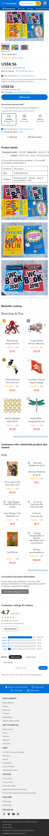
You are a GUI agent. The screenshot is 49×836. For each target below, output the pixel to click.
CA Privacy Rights (9, 785)
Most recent (15, 657)
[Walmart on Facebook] (4, 814)
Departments (10, 8)
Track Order (18, 690)
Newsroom (7, 710)
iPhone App (7, 801)
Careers (5, 706)
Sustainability (7, 717)
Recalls (5, 759)
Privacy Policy (8, 782)
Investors (6, 713)
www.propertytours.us (27, 75)
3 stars (4, 643)
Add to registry (36, 137)
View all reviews (10, 628)
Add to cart (24, 97)
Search (43, 668)
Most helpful (8, 662)
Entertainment (24, 155)
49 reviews (19, 58)
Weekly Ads (34, 690)
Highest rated (31, 657)
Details (20, 132)
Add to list (13, 137)
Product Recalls (8, 766)
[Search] (38, 3)
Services (21, 8)
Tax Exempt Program (10, 770)
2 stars (4, 646)
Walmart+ (6, 740)
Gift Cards (6, 743)
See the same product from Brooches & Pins (30, 436)
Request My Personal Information (15, 789)
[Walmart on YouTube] (13, 814)
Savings (30, 8)
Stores (5, 733)
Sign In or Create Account (17, 687)
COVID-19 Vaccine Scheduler (13, 752)
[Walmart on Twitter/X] (8, 814)
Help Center (39, 687)
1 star (5, 649)
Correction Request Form (15, 591)
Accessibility (7, 763)
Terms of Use (7, 778)
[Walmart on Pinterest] (18, 814)
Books (33, 155)
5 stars (4, 637)
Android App (7, 805)
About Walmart (8, 702)
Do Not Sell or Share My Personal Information (19, 793)
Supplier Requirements (11, 720)
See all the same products (38, 570)
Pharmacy (6, 755)
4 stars (4, 640)
